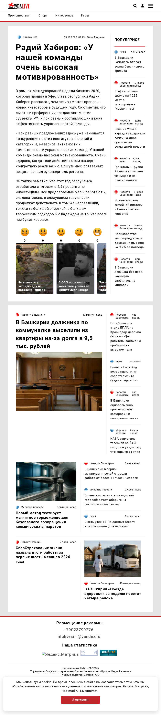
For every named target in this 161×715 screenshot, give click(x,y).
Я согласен (80, 699)
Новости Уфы (125, 160)
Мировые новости (121, 432)
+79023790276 (78, 629)
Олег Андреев (95, 37)
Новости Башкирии (126, 84)
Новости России (31, 542)
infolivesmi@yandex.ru (79, 636)
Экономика (30, 37)
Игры (123, 51)
